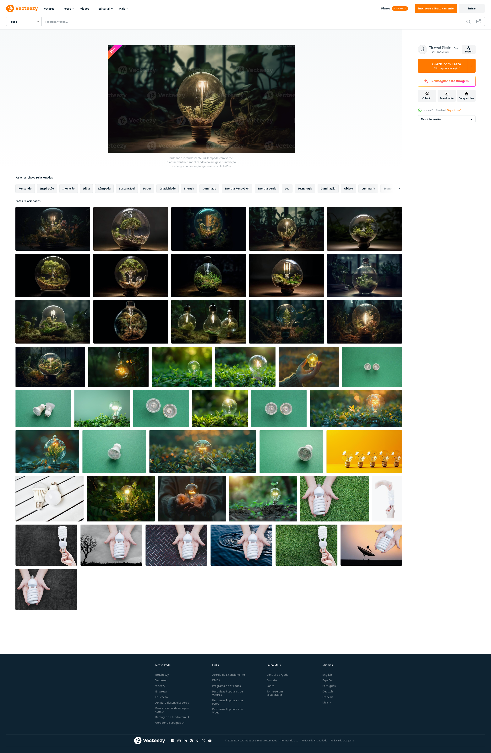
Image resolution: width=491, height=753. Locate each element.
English (327, 674)
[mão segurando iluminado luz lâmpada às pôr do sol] (309, 367)
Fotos (67, 8)
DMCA (216, 680)
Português (329, 686)
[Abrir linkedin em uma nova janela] (185, 740)
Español (327, 680)
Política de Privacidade (314, 740)
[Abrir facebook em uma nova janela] (172, 740)
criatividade (168, 188)
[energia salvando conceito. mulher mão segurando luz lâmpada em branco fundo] (387, 498)
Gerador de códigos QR (170, 722)
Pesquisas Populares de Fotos (227, 701)
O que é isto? (454, 110)
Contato (272, 680)
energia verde (267, 188)
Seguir (468, 51)
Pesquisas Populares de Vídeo (227, 710)
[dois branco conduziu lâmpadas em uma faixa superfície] (49, 498)
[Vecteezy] (22, 8)
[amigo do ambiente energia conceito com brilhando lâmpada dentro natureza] (118, 367)
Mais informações (431, 119)
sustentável (127, 188)
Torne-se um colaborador (275, 693)
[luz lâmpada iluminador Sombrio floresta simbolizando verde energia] (121, 498)
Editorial (104, 8)
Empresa (161, 691)
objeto (348, 188)
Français (327, 697)
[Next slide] (396, 188)
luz (287, 188)
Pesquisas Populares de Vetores (227, 693)
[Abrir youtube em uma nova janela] (209, 740)
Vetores (49, 8)
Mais (122, 8)
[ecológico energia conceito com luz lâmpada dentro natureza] (182, 367)
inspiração (47, 188)
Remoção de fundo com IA (172, 717)
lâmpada (104, 188)
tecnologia (305, 188)
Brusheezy (162, 674)
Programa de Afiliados (226, 686)
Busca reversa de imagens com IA (172, 709)
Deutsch (327, 691)
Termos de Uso (289, 740)
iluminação (328, 188)
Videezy (160, 686)
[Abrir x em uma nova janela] (203, 740)
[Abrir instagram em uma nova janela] (179, 740)
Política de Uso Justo (342, 740)
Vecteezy (160, 680)
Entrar (472, 8)
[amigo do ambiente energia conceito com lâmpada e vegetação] (102, 408)
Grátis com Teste (446, 66)
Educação (161, 697)
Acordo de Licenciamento (228, 674)
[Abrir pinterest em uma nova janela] (191, 740)
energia (189, 188)
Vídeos (84, 8)
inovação (69, 188)
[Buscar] (468, 21)
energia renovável (237, 188)
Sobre (270, 686)
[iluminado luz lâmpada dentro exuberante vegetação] (245, 367)
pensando (25, 188)
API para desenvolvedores (172, 702)
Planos (385, 8)
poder (147, 188)
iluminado (209, 188)
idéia (86, 188)
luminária (368, 188)
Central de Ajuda (277, 674)
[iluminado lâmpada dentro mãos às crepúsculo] (192, 498)
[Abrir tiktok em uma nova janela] (197, 740)
